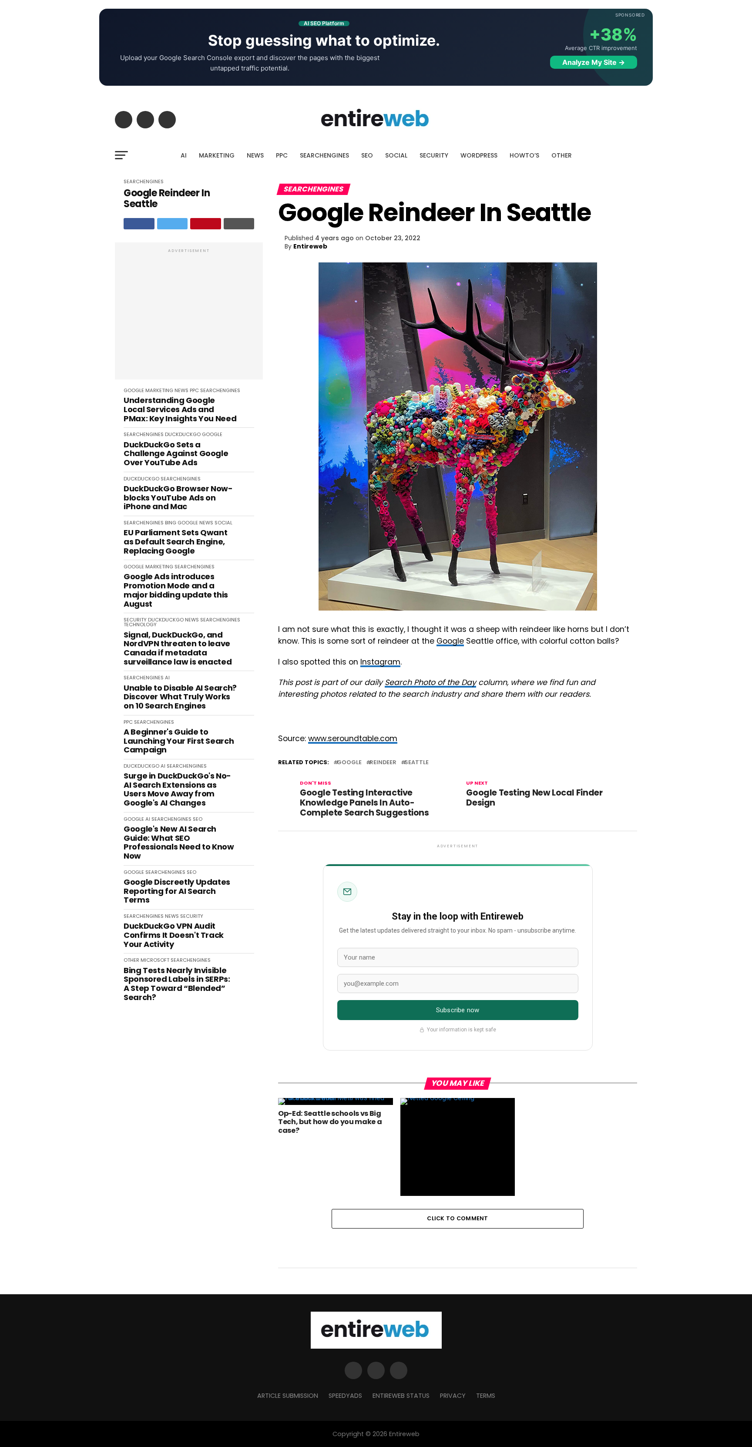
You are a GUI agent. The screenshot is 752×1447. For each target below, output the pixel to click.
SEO (367, 155)
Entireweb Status (401, 1395)
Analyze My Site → (593, 62)
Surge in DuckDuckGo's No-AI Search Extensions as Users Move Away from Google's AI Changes (177, 790)
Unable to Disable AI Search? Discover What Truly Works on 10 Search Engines (180, 697)
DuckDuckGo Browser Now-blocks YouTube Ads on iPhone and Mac (178, 497)
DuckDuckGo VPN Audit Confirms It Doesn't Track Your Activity (174, 935)
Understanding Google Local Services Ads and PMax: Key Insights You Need (180, 409)
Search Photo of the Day (430, 682)
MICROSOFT (155, 960)
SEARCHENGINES (324, 155)
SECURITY (434, 155)
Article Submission (287, 1395)
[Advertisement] (189, 315)
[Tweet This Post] (172, 223)
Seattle (416, 762)
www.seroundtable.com (352, 738)
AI (184, 155)
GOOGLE (134, 390)
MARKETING (217, 155)
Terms (485, 1395)
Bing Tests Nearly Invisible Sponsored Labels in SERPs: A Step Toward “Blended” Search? (177, 984)
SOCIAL (396, 155)
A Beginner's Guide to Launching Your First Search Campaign (179, 741)
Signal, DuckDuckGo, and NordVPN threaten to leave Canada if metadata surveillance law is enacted (178, 649)
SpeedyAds (345, 1395)
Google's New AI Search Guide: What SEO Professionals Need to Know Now (179, 843)
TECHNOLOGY (140, 624)
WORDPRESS (478, 155)
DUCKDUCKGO (183, 434)
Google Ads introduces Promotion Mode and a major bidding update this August (176, 590)
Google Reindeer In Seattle (167, 199)
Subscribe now (457, 1010)
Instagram (380, 662)
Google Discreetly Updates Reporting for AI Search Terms (177, 891)
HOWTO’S (524, 155)
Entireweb (310, 246)
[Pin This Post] (205, 223)
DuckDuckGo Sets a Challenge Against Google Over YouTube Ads (176, 453)
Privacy (453, 1395)
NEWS (255, 155)
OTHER (561, 155)
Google (450, 641)
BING (170, 522)
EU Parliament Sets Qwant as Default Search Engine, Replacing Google (175, 541)
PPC (282, 155)
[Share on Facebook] (139, 223)
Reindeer (382, 762)
